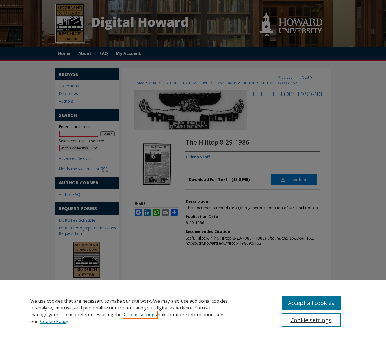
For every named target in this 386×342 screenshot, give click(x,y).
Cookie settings (140, 314)
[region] (193, 311)
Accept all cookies (311, 303)
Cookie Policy (54, 321)
